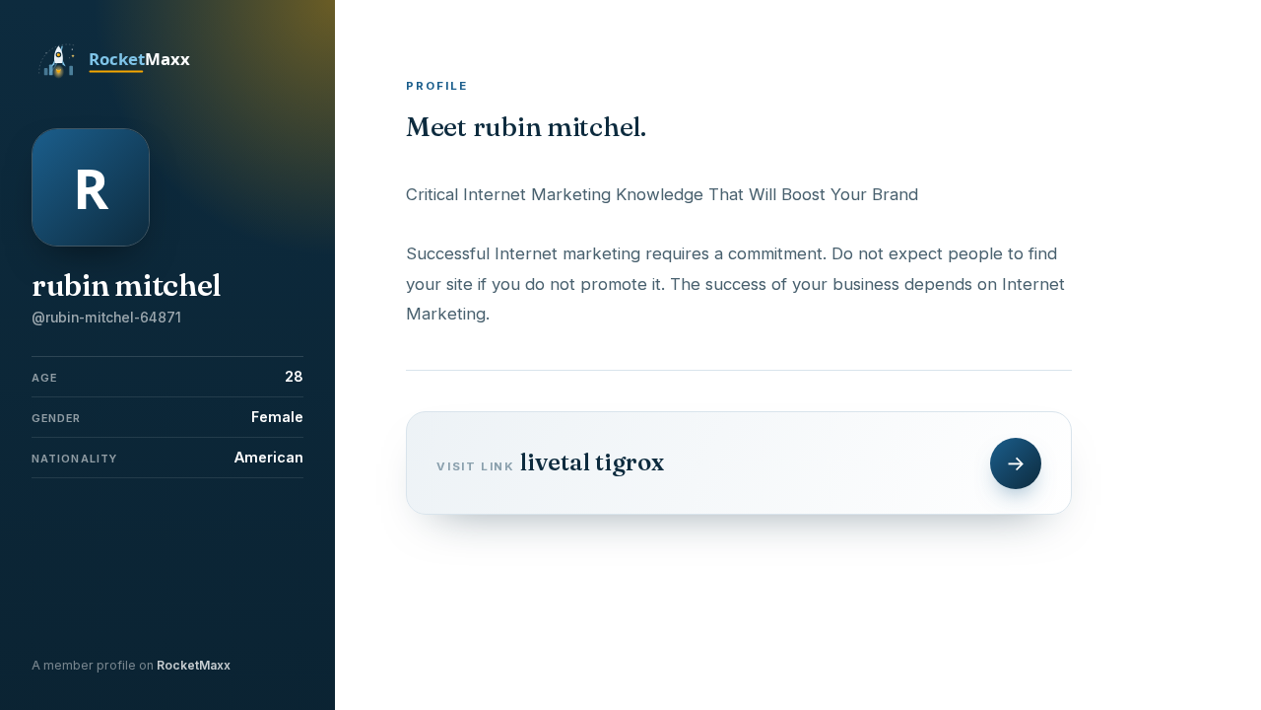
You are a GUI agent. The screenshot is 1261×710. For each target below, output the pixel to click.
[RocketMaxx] (125, 77)
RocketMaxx (194, 665)
